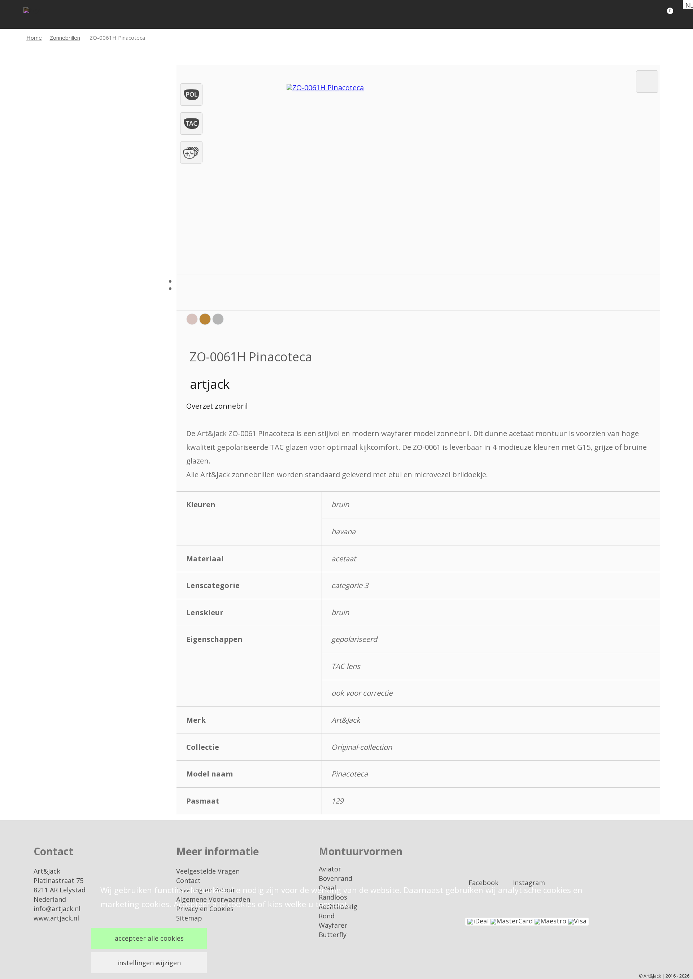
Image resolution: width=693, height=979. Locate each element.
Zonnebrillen (65, 37)
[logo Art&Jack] (45, 15)
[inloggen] (638, 14)
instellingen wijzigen (149, 962)
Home (34, 37)
